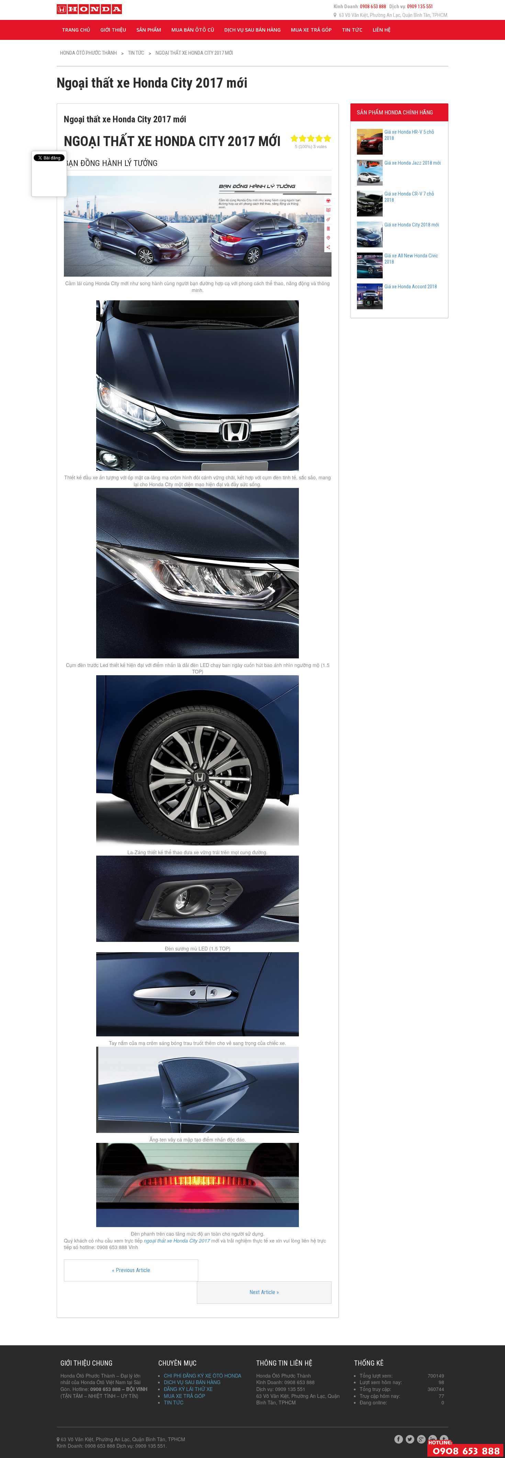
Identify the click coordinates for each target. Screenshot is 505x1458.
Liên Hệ (382, 29)
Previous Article (131, 1270)
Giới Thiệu (113, 29)
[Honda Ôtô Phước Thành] (89, 8)
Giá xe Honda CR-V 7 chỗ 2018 (409, 197)
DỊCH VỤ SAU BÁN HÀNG (252, 29)
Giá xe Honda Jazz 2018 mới (412, 163)
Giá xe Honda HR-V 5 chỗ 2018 (409, 135)
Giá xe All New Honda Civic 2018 (411, 259)
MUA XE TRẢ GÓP (311, 29)
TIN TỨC (352, 29)
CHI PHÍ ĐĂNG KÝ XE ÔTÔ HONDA (202, 1375)
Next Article (264, 1292)
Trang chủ (76, 29)
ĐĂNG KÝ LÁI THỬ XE (188, 1388)
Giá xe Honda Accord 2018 (410, 286)
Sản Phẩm (148, 29)
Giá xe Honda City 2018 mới (411, 225)
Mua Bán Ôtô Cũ (192, 29)
